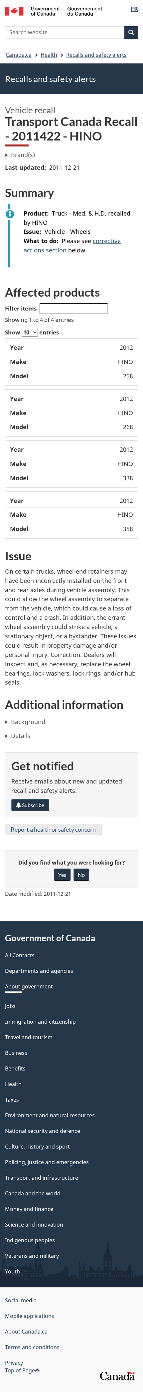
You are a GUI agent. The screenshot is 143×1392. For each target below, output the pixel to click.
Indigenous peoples (30, 1240)
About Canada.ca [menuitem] (26, 1331)
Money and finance (29, 1209)
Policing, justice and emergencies (47, 1162)
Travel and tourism (29, 1037)
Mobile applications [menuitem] (29, 1316)
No (81, 875)
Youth (12, 1271)
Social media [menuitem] (21, 1300)
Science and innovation (34, 1224)
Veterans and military (32, 1255)
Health (49, 54)
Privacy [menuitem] (14, 1362)
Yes (62, 875)
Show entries (32, 332)
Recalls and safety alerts (96, 54)
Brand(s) (23, 155)
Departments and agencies (39, 970)
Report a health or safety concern (53, 829)
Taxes (12, 1099)
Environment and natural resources (50, 1115)
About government (29, 986)
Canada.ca (19, 54)
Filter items (21, 308)
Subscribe (32, 805)
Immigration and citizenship (40, 1021)
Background (28, 722)
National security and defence (42, 1131)
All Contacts (20, 955)
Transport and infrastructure (41, 1177)
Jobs (10, 1006)
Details (21, 736)
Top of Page (20, 1370)
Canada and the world (33, 1193)
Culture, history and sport (37, 1146)
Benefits (15, 1068)
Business (16, 1053)
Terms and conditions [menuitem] (32, 1347)
